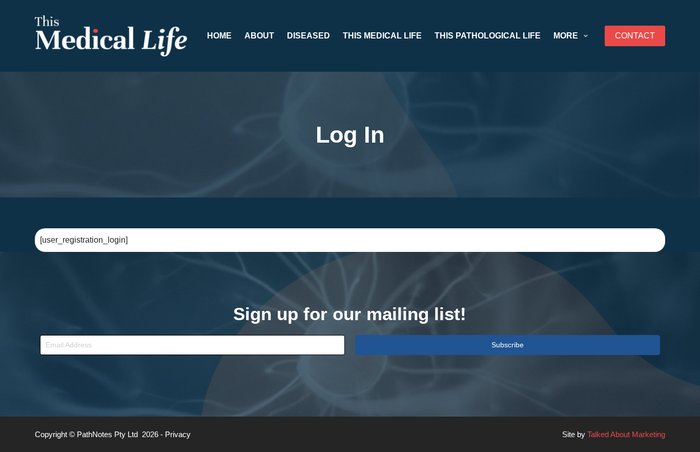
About (259, 35)
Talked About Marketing (626, 434)
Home (219, 35)
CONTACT (635, 35)
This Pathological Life (488, 35)
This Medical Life (382, 35)
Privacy (178, 434)
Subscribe (507, 345)
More (565, 35)
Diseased (308, 35)
